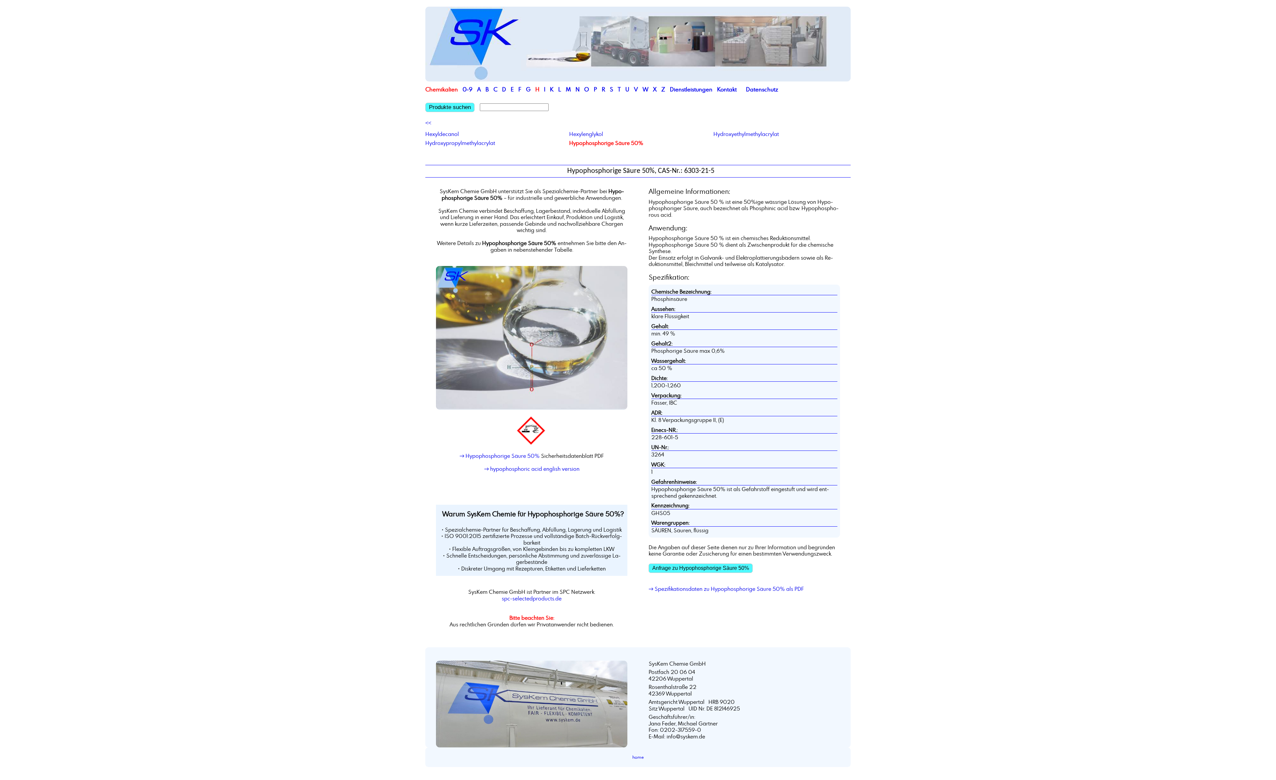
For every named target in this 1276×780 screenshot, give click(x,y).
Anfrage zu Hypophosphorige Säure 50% (700, 568)
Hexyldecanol (442, 134)
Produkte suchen (450, 107)
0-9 (468, 89)
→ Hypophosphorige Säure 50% (500, 456)
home (638, 757)
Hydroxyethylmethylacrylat (746, 134)
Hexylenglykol (586, 134)
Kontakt (727, 89)
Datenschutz (762, 89)
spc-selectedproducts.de (532, 598)
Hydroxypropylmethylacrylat (460, 143)
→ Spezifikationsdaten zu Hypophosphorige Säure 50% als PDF (726, 588)
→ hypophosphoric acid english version (532, 468)
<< (428, 123)
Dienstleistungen (691, 89)
